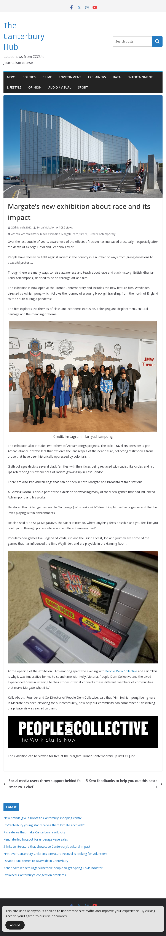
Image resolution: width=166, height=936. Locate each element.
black (43, 234)
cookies (61, 916)
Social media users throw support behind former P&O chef (45, 783)
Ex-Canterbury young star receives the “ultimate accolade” (44, 825)
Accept (15, 925)
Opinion (35, 87)
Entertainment (140, 77)
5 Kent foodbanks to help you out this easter (121, 783)
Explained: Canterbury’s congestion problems (34, 875)
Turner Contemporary (101, 234)
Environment (70, 77)
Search (157, 41)
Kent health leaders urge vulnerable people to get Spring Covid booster (52, 868)
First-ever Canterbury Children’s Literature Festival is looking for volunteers (55, 854)
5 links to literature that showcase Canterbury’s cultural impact (46, 846)
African (15, 234)
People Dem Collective (121, 671)
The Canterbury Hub (24, 36)
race (75, 234)
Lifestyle (14, 87)
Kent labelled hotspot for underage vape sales (35, 839)
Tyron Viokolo (45, 227)
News (11, 77)
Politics (29, 77)
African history (30, 234)
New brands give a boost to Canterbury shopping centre (42, 818)
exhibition (54, 234)
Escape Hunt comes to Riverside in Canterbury (35, 861)
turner (83, 234)
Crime (47, 77)
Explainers (97, 77)
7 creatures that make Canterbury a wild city (34, 832)
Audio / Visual (59, 87)
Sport (83, 87)
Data (117, 77)
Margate (66, 234)
